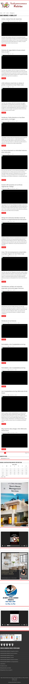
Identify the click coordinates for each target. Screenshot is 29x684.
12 (14, 470)
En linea (5, 458)
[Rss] (12, 681)
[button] (14, 539)
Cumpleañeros (11, 369)
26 (14, 473)
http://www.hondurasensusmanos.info (8, 677)
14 (22, 470)
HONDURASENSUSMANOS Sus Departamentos (9, 661)
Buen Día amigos (12, 432)
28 (22, 473)
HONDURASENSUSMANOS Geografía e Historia (9, 651)
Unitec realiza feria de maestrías (11, 19)
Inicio (1, 12)
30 (2, 475)
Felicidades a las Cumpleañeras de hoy (13, 368)
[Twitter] (15, 681)
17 (6, 472)
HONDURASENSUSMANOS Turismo (7, 657)
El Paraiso (10, 290)
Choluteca (10, 221)
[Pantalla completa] (26, 545)
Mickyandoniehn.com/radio (5, 667)
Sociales (10, 346)
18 (10, 472)
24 (6, 473)
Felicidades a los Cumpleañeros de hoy (13, 344)
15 (26, 470)
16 (2, 472)
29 (26, 473)
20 (18, 472)
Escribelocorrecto (3, 665)
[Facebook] (13, 681)
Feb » (5, 476)
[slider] (13, 545)
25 (10, 473)
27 (18, 473)
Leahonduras (2, 663)
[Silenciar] (24, 545)
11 (10, 470)
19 (14, 472)
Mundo (10, 154)
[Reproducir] (2, 545)
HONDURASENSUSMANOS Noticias (7, 655)
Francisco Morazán (12, 121)
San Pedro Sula (11, 255)
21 (22, 472)
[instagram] (16, 681)
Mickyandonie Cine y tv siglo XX (6, 670)
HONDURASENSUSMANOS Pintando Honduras (9, 659)
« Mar (2, 476)
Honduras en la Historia (8, 321)
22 (26, 472)
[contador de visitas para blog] (7, 644)
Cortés (10, 53)
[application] (14, 539)
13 (18, 470)
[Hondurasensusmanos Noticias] (14, 4)
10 (6, 470)
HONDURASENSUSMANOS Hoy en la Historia (8, 653)
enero (7, 12)
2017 (4, 12)
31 (6, 475)
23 (2, 473)
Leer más (3, 45)
